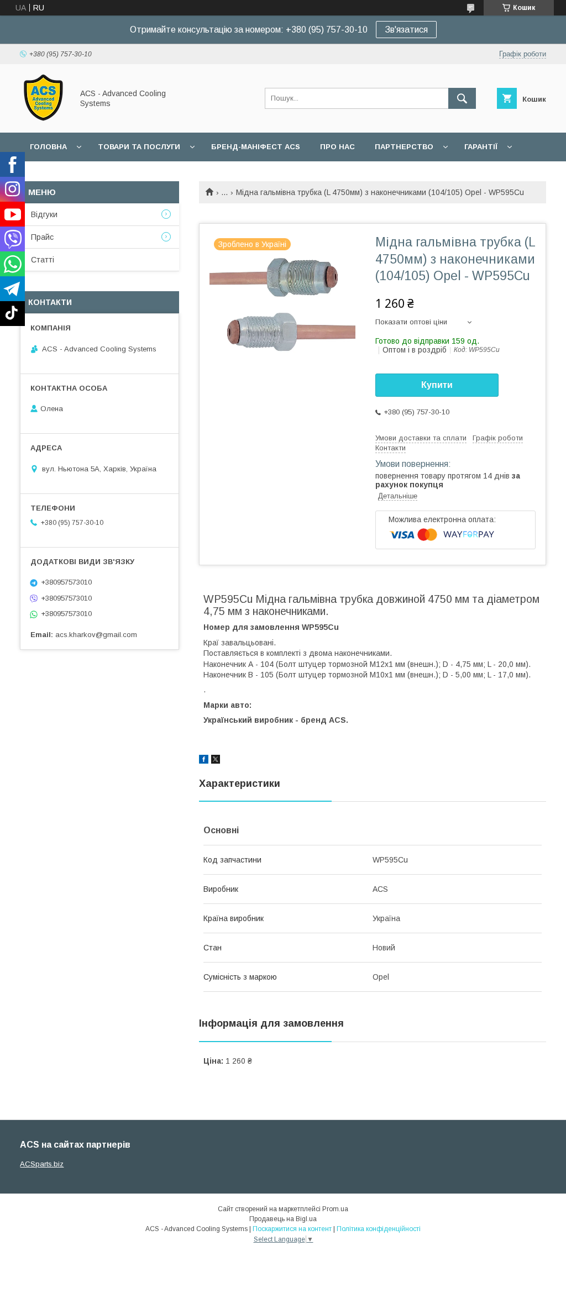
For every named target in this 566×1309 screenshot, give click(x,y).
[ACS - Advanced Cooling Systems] (43, 118)
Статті (42, 259)
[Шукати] (462, 98)
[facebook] (203, 760)
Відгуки (44, 214)
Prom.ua (335, 1209)
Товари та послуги (139, 147)
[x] (215, 760)
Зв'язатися (406, 29)
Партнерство (404, 147)
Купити (437, 385)
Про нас (337, 147)
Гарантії (480, 147)
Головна (48, 147)
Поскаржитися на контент (292, 1229)
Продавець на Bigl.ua (283, 1219)
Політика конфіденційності (379, 1229)
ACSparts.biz (42, 1164)
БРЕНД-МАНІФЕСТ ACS (255, 147)
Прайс (42, 237)
